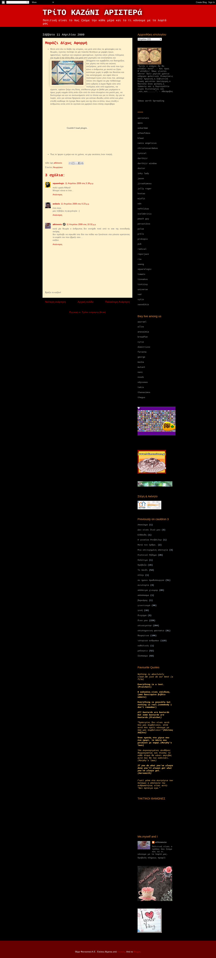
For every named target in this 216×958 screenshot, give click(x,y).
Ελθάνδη (142, 535)
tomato (141, 274)
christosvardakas (148, 148)
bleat (141, 138)
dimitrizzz (144, 347)
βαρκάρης (143, 600)
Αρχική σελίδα (85, 302)
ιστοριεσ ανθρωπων (148, 640)
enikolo (56, 204)
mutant (141, 367)
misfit (141, 198)
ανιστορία (143, 585)
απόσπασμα (143, 595)
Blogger (136, 952)
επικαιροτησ (144, 625)
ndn (139, 203)
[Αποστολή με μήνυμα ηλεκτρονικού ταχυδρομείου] (70, 163)
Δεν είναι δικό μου (149, 530)
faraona (142, 352)
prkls (141, 234)
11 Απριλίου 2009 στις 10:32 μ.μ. (81, 224)
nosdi (141, 377)
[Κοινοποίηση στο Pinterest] (82, 163)
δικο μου (143, 620)
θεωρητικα (58, 167)
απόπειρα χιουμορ (148, 590)
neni (140, 372)
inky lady (143, 173)
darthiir (143, 158)
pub (139, 244)
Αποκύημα (143, 524)
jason (141, 178)
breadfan (143, 337)
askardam (143, 128)
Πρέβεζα (142, 565)
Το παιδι (143, 570)
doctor (141, 168)
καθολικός (143, 645)
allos (141, 326)
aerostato (143, 118)
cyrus (141, 342)
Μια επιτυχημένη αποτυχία (153, 550)
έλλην (141, 575)
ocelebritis (144, 214)
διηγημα (142, 615)
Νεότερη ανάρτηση (55, 302)
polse (141, 229)
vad (139, 294)
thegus (141, 397)
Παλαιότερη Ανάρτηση (117, 302)
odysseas (143, 382)
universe (143, 289)
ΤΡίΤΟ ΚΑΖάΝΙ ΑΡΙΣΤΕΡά (92, 12)
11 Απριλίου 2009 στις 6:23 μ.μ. (75, 204)
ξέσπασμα (143, 656)
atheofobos (144, 133)
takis (141, 387)
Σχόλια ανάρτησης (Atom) (94, 312)
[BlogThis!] (73, 163)
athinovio (57, 224)
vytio (141, 299)
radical (142, 249)
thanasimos (144, 392)
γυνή (140, 610)
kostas (141, 193)
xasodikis (143, 304)
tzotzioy (143, 284)
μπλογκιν (143, 650)
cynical (142, 153)
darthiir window (147, 163)
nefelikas (143, 209)
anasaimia (143, 332)
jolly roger (144, 188)
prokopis (143, 239)
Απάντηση (57, 194)
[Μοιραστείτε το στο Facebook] (79, 163)
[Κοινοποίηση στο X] (76, 163)
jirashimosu (144, 183)
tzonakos (143, 279)
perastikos (144, 224)
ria (139, 259)
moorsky (121, 952)
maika (141, 362)
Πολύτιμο (143, 560)
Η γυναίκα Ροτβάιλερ (150, 540)
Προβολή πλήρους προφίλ (151, 858)
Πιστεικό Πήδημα (147, 555)
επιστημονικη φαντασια (151, 630)
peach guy (143, 219)
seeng (141, 264)
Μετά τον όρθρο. (147, 545)
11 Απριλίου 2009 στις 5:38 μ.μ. (79, 183)
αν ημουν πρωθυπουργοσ (151, 580)
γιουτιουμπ (144, 605)
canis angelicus (147, 143)
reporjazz (143, 254)
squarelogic (58, 183)
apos (140, 123)
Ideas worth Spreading (151, 101)
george (141, 357)
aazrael (142, 322)
